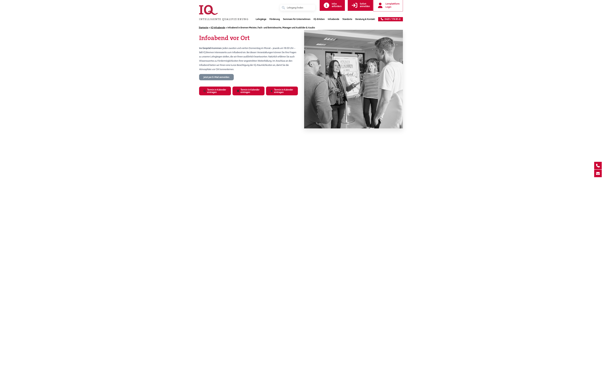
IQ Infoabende (218, 27)
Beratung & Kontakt (365, 19)
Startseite (203, 27)
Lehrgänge (261, 19)
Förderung (274, 19)
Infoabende (333, 19)
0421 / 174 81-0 (392, 19)
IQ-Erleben (319, 19)
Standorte (347, 19)
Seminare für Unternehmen (296, 19)
